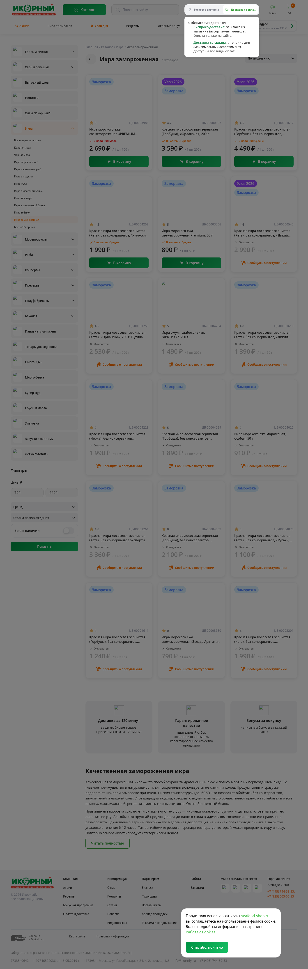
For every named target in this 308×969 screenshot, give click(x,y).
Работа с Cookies (200, 932)
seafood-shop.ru (255, 915)
